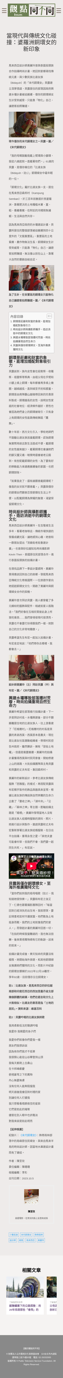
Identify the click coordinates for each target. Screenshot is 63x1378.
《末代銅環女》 (27, 1135)
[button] (48, 316)
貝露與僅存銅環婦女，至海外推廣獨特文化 (31, 347)
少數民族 (14, 1235)
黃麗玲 (41, 1240)
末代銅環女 (26, 1235)
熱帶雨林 (39, 1235)
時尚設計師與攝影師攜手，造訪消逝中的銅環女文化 (31, 331)
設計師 (13, 1240)
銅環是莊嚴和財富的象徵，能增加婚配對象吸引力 (31, 323)
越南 (21, 1240)
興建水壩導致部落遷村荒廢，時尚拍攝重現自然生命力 (31, 339)
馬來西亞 (30, 1240)
